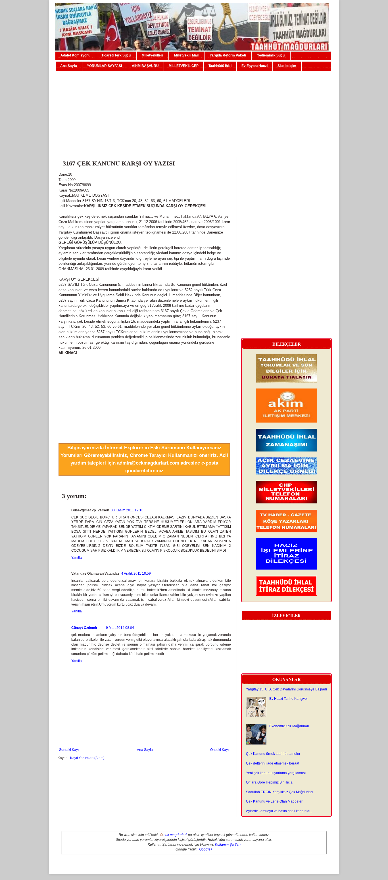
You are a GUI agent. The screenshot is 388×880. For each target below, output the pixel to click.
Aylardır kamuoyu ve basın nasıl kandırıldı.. (279, 811)
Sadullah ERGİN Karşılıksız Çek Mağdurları (279, 792)
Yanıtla (76, 558)
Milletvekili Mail (186, 55)
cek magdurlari (175, 835)
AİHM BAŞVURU (145, 66)
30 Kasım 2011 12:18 (127, 510)
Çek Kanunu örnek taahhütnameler (273, 754)
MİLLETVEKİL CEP (184, 66)
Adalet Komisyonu (75, 55)
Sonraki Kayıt (69, 750)
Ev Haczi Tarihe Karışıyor (288, 699)
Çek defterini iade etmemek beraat (272, 763)
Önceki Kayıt (220, 750)
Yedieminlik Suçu (271, 55)
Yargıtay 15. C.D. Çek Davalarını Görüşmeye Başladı (286, 689)
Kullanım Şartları (228, 845)
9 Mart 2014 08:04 (120, 628)
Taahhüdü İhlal (219, 66)
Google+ (205, 849)
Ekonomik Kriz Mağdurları (289, 726)
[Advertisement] (194, 111)
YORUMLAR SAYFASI (104, 66)
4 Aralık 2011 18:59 (136, 574)
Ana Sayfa (68, 66)
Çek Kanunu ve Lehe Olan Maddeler (274, 801)
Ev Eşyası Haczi (254, 66)
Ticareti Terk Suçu (116, 55)
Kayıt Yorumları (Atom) (87, 758)
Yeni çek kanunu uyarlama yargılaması (276, 773)
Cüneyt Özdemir (84, 628)
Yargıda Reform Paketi (228, 55)
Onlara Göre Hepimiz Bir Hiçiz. (269, 782)
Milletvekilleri (152, 55)
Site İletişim (287, 66)
